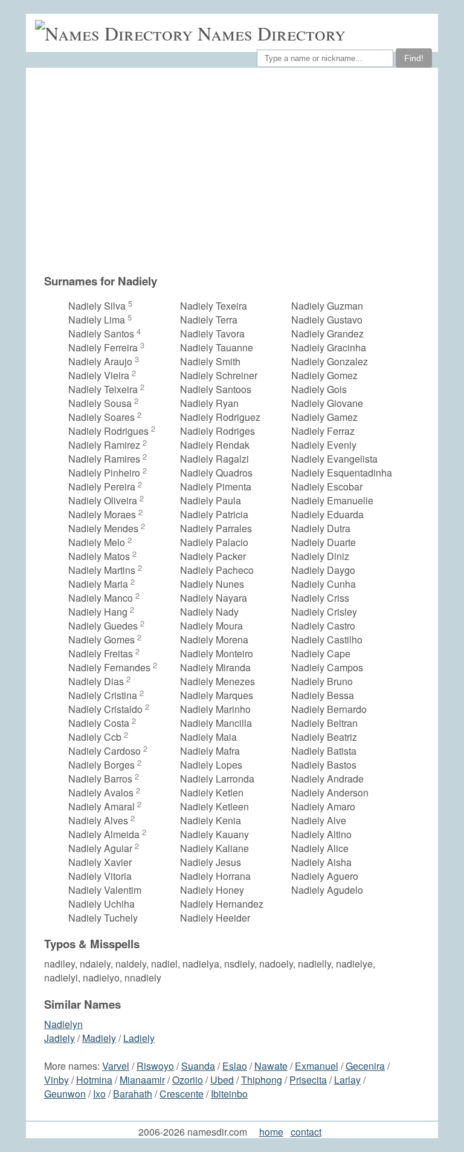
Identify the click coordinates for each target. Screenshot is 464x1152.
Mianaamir (142, 1080)
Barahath (132, 1094)
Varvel (115, 1066)
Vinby (56, 1080)
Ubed (222, 1080)
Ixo (99, 1094)
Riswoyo (155, 1066)
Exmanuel (316, 1066)
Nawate (271, 1066)
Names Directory (272, 33)
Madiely (99, 1038)
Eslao (234, 1066)
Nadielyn (63, 1024)
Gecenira (365, 1066)
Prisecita (308, 1080)
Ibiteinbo (229, 1094)
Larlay (347, 1080)
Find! (414, 58)
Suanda (198, 1066)
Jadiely (59, 1038)
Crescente (182, 1094)
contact (306, 1132)
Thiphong (261, 1080)
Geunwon (65, 1094)
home (271, 1132)
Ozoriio (187, 1080)
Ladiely (139, 1038)
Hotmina (94, 1080)
